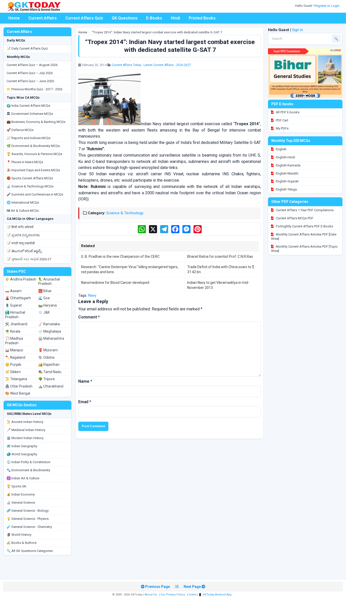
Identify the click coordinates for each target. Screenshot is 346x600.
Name (85, 381)
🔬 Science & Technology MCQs (30, 186)
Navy (92, 295)
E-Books (154, 18)
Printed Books (202, 18)
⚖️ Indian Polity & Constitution (28, 462)
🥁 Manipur (14, 350)
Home (14, 18)
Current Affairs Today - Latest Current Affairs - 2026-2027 (151, 65)
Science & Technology (124, 213)
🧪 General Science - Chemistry (29, 527)
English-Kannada (287, 165)
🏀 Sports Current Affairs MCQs (30, 178)
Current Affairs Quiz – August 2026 (32, 65)
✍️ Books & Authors (21, 543)
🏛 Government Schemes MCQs (30, 114)
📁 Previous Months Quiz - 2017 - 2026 (34, 89)
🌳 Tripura (46, 379)
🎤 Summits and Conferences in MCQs (35, 194)
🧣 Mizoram (48, 350)
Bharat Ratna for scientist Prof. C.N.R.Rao (220, 256)
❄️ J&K (44, 312)
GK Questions (125, 18)
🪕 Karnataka (49, 324)
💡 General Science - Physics (28, 519)
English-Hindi (285, 157)
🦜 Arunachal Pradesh (49, 281)
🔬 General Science (21, 502)
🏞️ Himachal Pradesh (15, 314)
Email (84, 401)
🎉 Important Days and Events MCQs (33, 170)
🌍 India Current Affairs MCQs (28, 106)
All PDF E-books (287, 112)
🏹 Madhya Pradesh (14, 340)
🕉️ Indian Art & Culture (23, 478)
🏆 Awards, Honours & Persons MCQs (34, 154)
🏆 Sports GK (16, 486)
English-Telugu (286, 189)
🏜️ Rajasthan (49, 364)
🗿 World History (19, 535)
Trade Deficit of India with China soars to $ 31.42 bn (220, 269)
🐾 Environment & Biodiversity (28, 470)
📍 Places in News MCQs (25, 162)
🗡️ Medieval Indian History (26, 430)
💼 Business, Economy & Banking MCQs (36, 122)
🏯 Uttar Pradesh (18, 386)
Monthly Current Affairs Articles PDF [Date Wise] (303, 236)
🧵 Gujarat (13, 305)
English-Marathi (286, 173)
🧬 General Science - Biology (28, 510)
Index (192, 594)
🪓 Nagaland (15, 357)
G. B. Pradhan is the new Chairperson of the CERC (120, 256)
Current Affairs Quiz (84, 18)
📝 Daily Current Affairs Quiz (27, 48)
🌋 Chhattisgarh (18, 298)
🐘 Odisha (46, 357)
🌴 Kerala (12, 331)
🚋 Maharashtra (51, 338)
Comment (89, 317)
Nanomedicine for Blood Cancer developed (115, 283)
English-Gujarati (287, 181)
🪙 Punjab (13, 364)
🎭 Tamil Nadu (49, 372)
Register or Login (327, 6)
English (280, 149)
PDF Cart (281, 120)
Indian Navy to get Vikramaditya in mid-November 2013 (218, 285)
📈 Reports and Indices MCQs (28, 138)
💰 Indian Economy (21, 494)
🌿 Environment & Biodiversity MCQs (33, 146)
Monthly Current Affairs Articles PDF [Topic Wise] (304, 249)
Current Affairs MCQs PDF (294, 218)
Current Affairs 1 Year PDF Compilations (304, 210)
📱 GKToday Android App (215, 594)
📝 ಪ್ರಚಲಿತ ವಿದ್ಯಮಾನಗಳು (23, 235)
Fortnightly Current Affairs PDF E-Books (304, 226)
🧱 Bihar (45, 291)
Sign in (297, 30)
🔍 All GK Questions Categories (30, 551)
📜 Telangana (16, 379)
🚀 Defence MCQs (20, 130)
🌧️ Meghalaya (49, 331)
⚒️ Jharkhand (16, 324)
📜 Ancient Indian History (25, 422)
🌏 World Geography (22, 454)
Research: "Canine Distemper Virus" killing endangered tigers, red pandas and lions (129, 269)
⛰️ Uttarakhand (50, 386)
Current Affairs (42, 18)
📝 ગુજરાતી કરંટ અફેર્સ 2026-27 (29, 259)
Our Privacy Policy (173, 594)
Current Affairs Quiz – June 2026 (30, 81)
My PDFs (282, 128)
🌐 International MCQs (23, 202)
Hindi (175, 18)
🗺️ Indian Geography (22, 446)
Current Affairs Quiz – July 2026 (30, 73)
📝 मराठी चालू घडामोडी (21, 243)
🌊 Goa (44, 298)
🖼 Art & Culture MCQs (23, 210)
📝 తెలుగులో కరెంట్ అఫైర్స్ (24, 251)
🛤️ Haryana (47, 305)
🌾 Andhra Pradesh (20, 279)
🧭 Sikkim (13, 372)
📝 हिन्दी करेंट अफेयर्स (20, 227)
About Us (151, 594)
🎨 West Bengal (17, 393)
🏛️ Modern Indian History (25, 438)
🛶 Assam (13, 291)
